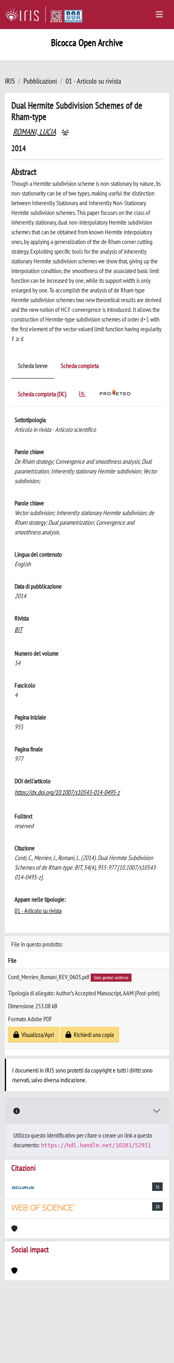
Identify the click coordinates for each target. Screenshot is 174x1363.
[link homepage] (25, 14)
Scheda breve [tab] (33, 366)
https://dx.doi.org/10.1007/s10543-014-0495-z (67, 792)
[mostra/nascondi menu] (159, 14)
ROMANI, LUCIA (34, 131)
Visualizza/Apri (36, 1035)
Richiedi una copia (92, 1035)
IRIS (10, 81)
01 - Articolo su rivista (93, 81)
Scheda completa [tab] (80, 366)
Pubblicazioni (40, 81)
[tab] (82, 395)
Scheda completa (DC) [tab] (42, 394)
